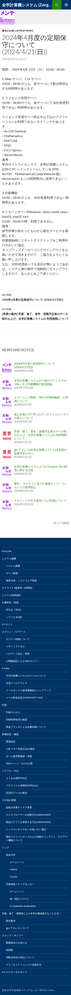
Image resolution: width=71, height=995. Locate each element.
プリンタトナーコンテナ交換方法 (23, 964)
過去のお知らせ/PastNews (17, 30)
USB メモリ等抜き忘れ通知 (20, 748)
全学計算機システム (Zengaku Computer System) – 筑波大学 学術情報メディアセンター (27, 4)
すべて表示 (61, 523)
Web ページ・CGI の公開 (19, 763)
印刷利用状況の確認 (16, 719)
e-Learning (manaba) (23, 906)
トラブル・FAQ (10, 770)
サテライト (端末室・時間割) (17, 587)
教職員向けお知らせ (16, 942)
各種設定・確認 (10, 734)
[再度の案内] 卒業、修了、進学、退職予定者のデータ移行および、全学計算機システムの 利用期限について (35, 314)
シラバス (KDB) (14, 617)
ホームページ (17, 862)
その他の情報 (9, 800)
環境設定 (10, 741)
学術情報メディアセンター (20, 884)
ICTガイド (7, 624)
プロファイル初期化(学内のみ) (22, 785)
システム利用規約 (11, 595)
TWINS (13, 869)
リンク (5, 847)
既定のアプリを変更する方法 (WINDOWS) (28, 822)
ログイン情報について (18, 639)
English (7, 551)
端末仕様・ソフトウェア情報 (21, 580)
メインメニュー (66, 4)
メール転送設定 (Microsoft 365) (24, 697)
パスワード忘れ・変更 (18, 653)
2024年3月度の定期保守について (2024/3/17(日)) (32, 297)
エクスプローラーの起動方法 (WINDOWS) (28, 814)
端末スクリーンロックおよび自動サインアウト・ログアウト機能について (36, 838)
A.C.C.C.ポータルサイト (14, 971)
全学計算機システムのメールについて (26, 675)
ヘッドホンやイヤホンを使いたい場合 (26, 829)
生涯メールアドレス (16, 682)
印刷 (4, 704)
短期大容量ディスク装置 (19, 807)
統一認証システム (19, 898)
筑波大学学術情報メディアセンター (21, 990)
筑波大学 (10, 854)
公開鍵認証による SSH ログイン (22, 661)
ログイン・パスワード (14, 631)
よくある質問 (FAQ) (16, 778)
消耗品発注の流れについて (20, 957)
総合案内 (10, 920)
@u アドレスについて (17, 928)
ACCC (23, 59)
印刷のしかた (13, 712)
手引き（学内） (14, 609)
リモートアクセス (15, 646)
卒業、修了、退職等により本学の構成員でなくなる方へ (31, 913)
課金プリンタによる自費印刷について (26, 726)
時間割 (9, 950)
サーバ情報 (12, 573)
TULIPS (13, 876)
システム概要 (9, 558)
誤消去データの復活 (16, 792)
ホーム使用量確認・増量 (19, 756)
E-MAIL (6, 668)
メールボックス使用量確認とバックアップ (28, 690)
